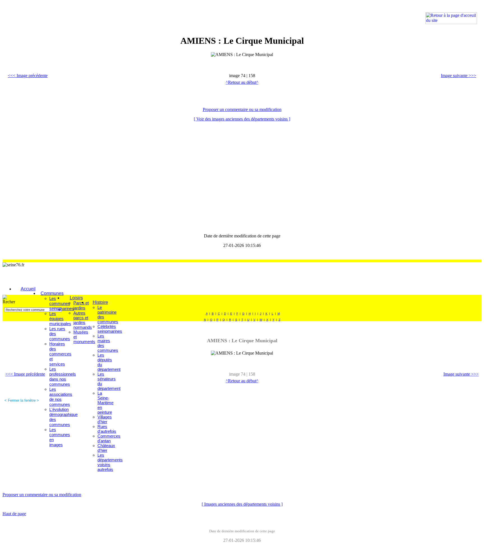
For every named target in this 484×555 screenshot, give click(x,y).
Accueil (28, 288)
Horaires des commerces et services (60, 353)
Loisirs (76, 297)
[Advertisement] (72, 15)
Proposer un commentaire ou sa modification (242, 109)
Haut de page (14, 513)
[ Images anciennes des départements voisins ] (242, 504)
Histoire (100, 302)
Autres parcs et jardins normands (82, 320)
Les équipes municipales (60, 318)
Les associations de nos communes (60, 397)
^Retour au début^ (242, 82)
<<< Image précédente (28, 75)
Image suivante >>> (458, 75)
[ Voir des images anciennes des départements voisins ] (242, 119)
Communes (52, 293)
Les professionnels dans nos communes (62, 377)
